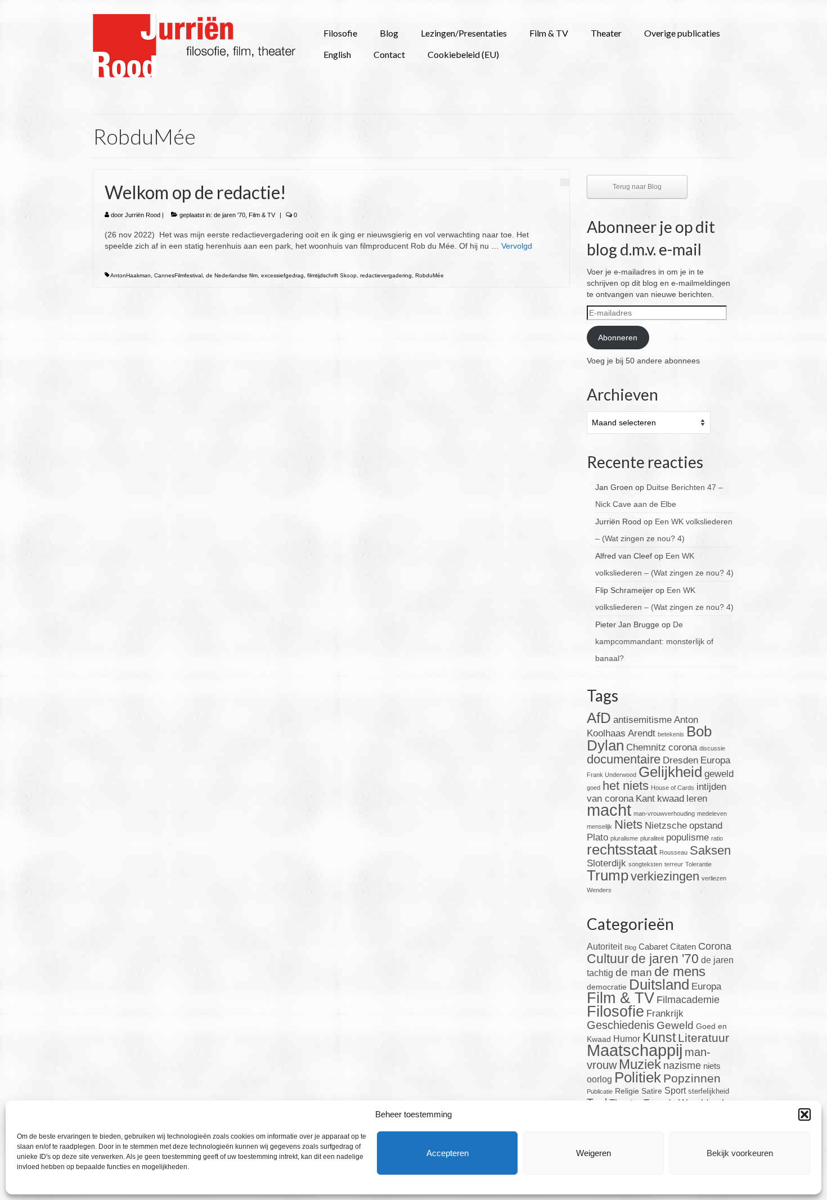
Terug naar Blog (637, 187)
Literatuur (703, 1037)
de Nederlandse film (232, 275)
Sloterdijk (606, 863)
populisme (687, 837)
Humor (626, 1039)
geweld (719, 773)
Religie (627, 1090)
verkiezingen (665, 876)
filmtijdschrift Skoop (332, 275)
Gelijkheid (670, 772)
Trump (607, 875)
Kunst (659, 1037)
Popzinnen (692, 1078)
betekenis (671, 734)
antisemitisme (642, 719)
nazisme (682, 1065)
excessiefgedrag (282, 275)
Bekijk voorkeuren (740, 1153)
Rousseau (673, 852)
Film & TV (262, 215)
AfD (599, 718)
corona (682, 747)
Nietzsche (666, 825)
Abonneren (617, 337)
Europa (715, 760)
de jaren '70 (229, 215)
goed (593, 787)
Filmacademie (688, 999)
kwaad (670, 798)
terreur (673, 864)
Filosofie (615, 1011)
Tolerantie (698, 864)
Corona (714, 946)
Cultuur (608, 958)
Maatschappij (634, 1050)
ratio (717, 838)
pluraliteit (652, 838)
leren (696, 798)
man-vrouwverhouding (664, 813)
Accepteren (447, 1153)
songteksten (645, 864)
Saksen (710, 850)
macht (609, 810)
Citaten (683, 946)
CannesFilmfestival (178, 275)
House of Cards (672, 787)
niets (712, 1066)
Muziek (640, 1064)
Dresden (680, 760)
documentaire (623, 759)
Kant (645, 798)
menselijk (599, 826)
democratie (607, 986)
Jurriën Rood (142, 215)
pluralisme (624, 838)
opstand (705, 825)
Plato (597, 837)
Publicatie (600, 1091)
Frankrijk (665, 1013)
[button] (804, 1114)
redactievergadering (386, 275)
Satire (651, 1090)
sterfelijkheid (708, 1091)
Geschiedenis (620, 1025)
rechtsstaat (622, 849)
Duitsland (659, 984)
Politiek (637, 1077)
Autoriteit (604, 946)
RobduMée (429, 275)
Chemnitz (646, 747)
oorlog (599, 1079)
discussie (712, 748)
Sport (675, 1090)
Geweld (675, 1025)
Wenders (599, 890)
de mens (679, 971)
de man (633, 972)
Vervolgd (516, 245)
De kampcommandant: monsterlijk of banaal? (654, 641)
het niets (626, 786)
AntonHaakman (130, 275)
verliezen (714, 878)
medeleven (712, 813)
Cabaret (653, 946)
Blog (630, 947)
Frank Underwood (611, 774)
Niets (628, 824)
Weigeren (593, 1153)
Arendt (641, 733)
